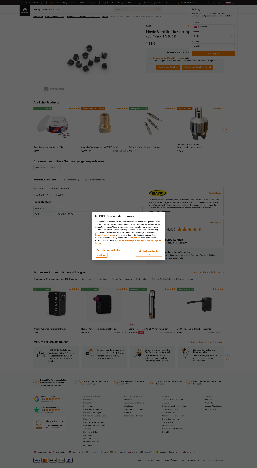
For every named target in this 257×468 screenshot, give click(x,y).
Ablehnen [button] (101, 255)
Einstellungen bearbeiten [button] (108, 250)
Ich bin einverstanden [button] (149, 253)
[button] (135, 238)
